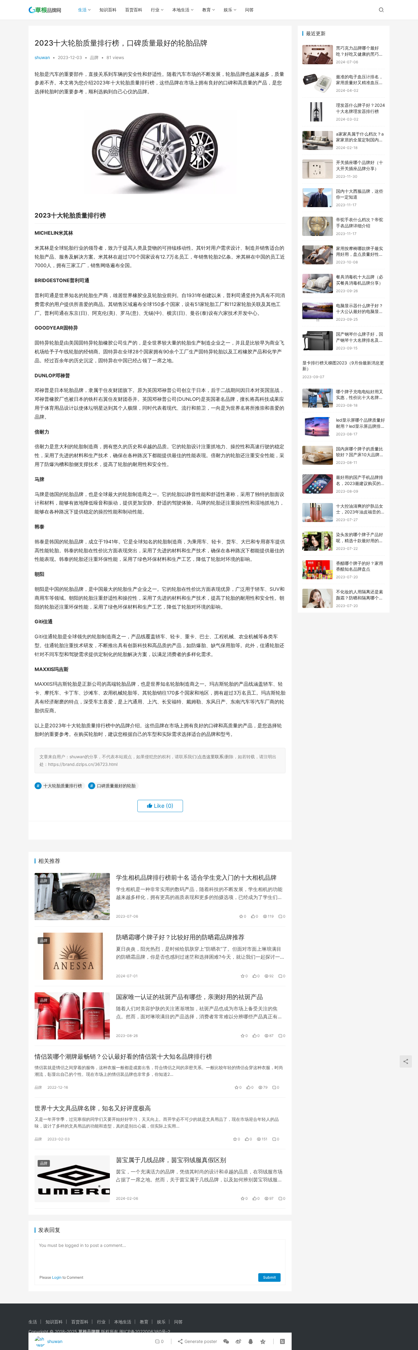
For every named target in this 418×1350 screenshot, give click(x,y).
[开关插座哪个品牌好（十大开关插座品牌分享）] (317, 169)
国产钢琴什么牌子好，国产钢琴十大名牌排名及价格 (359, 340)
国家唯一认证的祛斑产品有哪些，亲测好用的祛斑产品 (189, 997)
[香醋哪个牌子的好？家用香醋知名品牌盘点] (317, 570)
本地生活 (180, 9)
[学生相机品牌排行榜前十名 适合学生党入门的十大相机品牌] (72, 896)
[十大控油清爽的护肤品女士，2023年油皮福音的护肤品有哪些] (317, 512)
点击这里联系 (210, 756)
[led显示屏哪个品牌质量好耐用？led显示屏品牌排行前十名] (317, 426)
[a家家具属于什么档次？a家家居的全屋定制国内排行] (317, 140)
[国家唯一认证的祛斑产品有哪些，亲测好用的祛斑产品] (72, 1015)
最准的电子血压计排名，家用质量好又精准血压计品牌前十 (359, 82)
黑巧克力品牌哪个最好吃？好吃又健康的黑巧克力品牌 (359, 53)
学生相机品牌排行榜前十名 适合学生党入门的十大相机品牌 (196, 877)
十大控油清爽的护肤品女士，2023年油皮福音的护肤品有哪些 (360, 511)
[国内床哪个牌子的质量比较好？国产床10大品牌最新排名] (317, 455)
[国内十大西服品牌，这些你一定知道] (317, 197)
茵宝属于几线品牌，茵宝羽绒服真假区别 (171, 1160)
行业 (155, 9)
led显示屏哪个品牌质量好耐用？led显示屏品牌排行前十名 (360, 425)
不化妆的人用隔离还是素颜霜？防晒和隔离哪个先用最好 (359, 597)
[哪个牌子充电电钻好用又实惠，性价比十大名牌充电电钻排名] (317, 398)
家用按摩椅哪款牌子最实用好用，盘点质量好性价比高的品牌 (359, 254)
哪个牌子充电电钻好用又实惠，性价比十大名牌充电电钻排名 (359, 397)
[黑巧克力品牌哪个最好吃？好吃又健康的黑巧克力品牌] (317, 54)
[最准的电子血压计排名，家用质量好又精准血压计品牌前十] (317, 83)
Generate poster (200, 1341)
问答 (249, 9)
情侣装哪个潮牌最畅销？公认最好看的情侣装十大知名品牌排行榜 (123, 1056)
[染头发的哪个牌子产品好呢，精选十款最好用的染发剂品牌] (317, 541)
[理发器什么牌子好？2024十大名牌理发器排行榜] (317, 111)
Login (57, 1277)
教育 (206, 9)
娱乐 (228, 9)
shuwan (42, 57)
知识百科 (108, 9)
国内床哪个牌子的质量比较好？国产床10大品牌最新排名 (360, 454)
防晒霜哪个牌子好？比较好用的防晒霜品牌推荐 (180, 937)
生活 (82, 9)
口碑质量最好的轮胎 (116, 785)
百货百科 (133, 9)
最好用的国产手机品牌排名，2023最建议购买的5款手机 (359, 483)
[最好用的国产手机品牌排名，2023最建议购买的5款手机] (317, 484)
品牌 (94, 57)
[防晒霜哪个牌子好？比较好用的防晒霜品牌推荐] (72, 956)
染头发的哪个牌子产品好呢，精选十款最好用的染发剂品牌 (359, 540)
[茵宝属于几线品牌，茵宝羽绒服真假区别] (72, 1179)
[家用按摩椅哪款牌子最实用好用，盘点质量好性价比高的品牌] (317, 255)
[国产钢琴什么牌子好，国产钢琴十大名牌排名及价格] (317, 340)
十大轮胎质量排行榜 (62, 785)
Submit (269, 1277)
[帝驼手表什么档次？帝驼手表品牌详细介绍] (317, 226)
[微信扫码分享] (226, 1341)
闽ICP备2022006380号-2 (144, 1331)
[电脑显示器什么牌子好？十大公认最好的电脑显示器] (317, 312)
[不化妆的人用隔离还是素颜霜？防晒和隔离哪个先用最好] (317, 598)
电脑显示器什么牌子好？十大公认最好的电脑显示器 (359, 311)
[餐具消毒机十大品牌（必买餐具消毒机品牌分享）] (317, 283)
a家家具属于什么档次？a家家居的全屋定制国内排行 (360, 139)
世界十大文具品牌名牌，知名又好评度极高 (93, 1108)
